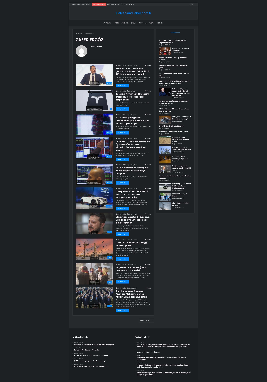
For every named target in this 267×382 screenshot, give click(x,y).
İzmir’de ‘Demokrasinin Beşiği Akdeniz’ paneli (131, 244)
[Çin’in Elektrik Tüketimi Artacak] (165, 206)
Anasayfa (107, 23)
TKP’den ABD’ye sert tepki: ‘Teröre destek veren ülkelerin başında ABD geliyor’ (181, 92)
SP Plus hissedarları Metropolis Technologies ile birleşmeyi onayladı (132, 170)
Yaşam (151, 23)
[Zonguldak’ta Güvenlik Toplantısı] (165, 51)
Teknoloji (143, 23)
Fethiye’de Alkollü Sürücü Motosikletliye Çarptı (181, 118)
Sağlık (133, 23)
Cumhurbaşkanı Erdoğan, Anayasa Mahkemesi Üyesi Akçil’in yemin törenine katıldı (131, 294)
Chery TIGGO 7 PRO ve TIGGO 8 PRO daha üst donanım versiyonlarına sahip (132, 194)
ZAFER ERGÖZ (95, 46)
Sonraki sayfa (144, 320)
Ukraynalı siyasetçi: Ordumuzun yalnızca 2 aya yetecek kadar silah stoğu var (133, 219)
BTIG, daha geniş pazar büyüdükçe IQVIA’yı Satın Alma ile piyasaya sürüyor (132, 120)
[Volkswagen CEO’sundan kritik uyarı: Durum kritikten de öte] (165, 187)
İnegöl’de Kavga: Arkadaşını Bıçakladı (180, 158)
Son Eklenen (175, 33)
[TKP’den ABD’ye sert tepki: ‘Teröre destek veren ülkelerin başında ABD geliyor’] (165, 92)
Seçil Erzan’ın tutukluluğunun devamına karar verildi (131, 269)
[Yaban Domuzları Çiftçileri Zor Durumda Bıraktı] (165, 140)
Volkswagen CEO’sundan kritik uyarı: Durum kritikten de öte (181, 186)
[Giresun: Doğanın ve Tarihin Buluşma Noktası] (165, 150)
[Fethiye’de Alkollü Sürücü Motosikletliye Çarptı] (165, 120)
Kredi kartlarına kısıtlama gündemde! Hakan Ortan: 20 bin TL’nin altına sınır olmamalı (133, 71)
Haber (116, 23)
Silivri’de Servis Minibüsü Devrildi (171, 126)
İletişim (160, 23)
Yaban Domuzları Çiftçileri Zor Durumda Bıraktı (180, 139)
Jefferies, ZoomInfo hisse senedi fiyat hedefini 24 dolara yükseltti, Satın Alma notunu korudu (133, 146)
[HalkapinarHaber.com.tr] (133, 13)
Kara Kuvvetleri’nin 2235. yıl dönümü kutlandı (121, 4)
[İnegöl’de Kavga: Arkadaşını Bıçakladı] (165, 159)
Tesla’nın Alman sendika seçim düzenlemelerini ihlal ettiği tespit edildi (132, 96)
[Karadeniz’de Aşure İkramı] (165, 197)
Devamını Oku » (122, 85)
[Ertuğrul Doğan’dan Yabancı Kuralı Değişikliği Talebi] (165, 169)
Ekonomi (125, 23)
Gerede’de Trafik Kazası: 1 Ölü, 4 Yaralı (173, 132)
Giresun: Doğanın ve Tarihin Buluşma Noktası (181, 148)
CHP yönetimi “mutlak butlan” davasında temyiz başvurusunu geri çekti (175, 82)
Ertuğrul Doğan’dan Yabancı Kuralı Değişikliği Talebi (181, 168)
